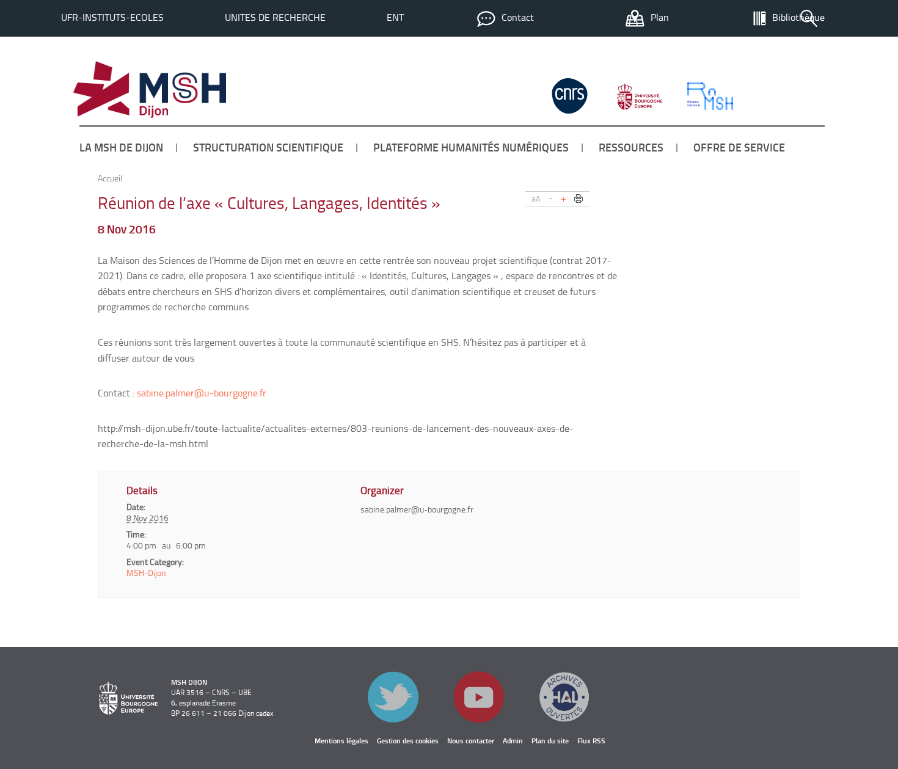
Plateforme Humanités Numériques (471, 147)
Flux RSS (591, 740)
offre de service (739, 147)
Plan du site (550, 740)
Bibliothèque (798, 17)
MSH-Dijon (146, 572)
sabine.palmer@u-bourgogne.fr (201, 392)
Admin (513, 740)
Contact (518, 17)
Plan (660, 17)
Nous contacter (470, 740)
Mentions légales (341, 740)
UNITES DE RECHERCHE (275, 17)
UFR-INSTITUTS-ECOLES (112, 17)
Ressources (631, 147)
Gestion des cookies (408, 740)
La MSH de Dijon (121, 147)
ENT (395, 17)
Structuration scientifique (268, 147)
